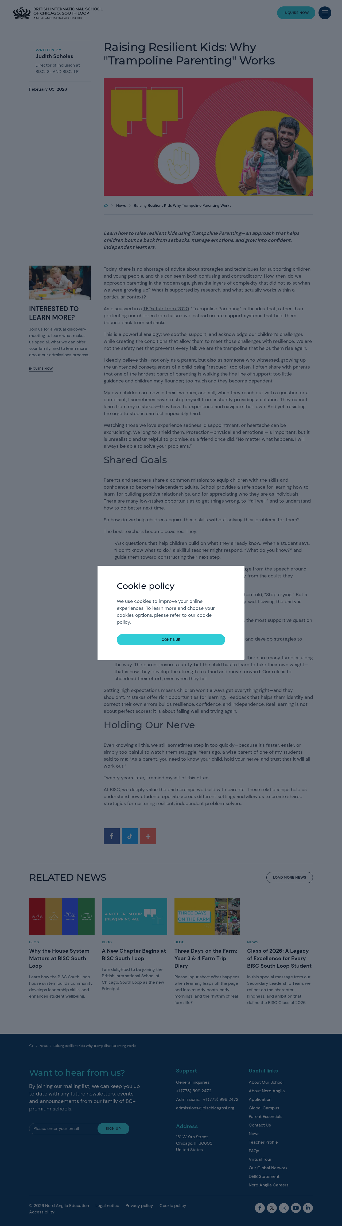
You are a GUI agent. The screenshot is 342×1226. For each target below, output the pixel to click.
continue (171, 640)
